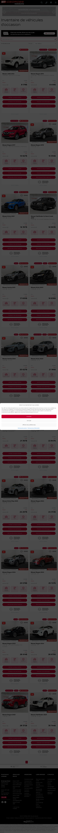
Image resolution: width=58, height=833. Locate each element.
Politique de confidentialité (33, 428)
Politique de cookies (22, 428)
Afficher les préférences (29, 425)
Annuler (29, 420)
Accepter (29, 416)
